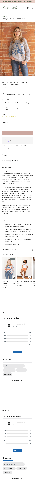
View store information (10, 150)
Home (4, 16)
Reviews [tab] (8, 360)
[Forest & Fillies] (10, 8)
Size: (5, 99)
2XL (17, 108)
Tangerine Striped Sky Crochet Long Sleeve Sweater (9, 283)
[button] (17, 332)
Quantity (5, 122)
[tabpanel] (17, 382)
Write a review (17, 352)
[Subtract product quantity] (3, 126)
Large (28, 103)
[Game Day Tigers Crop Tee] (24, 268)
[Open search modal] (24, 8)
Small (7, 103)
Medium (17, 103)
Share (6, 155)
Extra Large (7, 108)
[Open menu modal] (32, 8)
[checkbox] (7, 374)
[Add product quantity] (9, 126)
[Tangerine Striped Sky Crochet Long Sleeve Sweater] (9, 268)
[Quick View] (14, 277)
